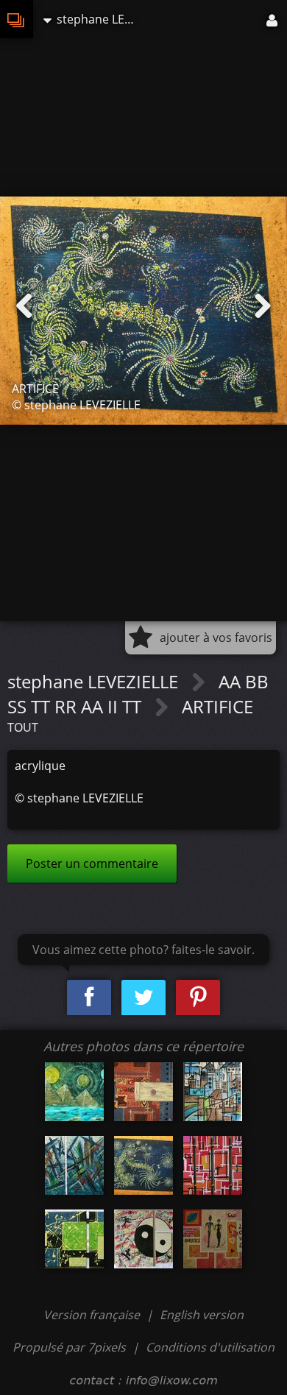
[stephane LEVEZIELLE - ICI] (74, 1238)
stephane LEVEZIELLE (95, 681)
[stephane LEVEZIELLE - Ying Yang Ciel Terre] (143, 1238)
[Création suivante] (262, 306)
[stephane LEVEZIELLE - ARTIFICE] (143, 1165)
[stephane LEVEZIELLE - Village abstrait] (212, 1091)
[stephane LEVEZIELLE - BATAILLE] (74, 1165)
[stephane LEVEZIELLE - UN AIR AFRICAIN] (143, 1091)
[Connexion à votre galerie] (273, 19)
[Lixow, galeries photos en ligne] (16, 19)
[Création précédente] (24, 306)
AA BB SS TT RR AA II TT (138, 693)
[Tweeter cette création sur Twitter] (143, 998)
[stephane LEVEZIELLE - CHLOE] (212, 1238)
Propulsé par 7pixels (69, 1347)
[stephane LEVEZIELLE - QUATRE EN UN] (212, 1165)
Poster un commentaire (92, 863)
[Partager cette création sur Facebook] (89, 998)
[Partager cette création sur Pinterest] (198, 998)
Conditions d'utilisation (210, 1347)
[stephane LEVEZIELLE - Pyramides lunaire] (74, 1091)
